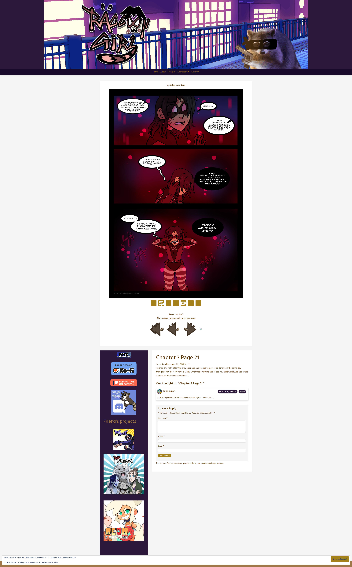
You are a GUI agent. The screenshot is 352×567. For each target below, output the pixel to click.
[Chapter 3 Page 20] (173, 329)
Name (160, 436)
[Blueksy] (168, 303)
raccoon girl (174, 318)
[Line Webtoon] (161, 303)
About (163, 72)
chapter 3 (179, 314)
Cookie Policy (53, 562)
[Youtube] (191, 303)
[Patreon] (153, 303)
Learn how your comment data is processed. (206, 463)
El (188, 364)
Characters (183, 72)
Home (155, 72)
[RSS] (198, 303)
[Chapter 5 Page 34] (201, 329)
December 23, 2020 (175, 364)
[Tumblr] (176, 303)
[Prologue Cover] (157, 329)
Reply (242, 391)
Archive (171, 72)
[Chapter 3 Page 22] (190, 329)
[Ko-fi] (183, 303)
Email (160, 446)
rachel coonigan (188, 318)
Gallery (194, 72)
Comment (162, 418)
